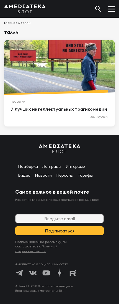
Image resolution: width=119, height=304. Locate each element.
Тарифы (85, 175)
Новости (43, 175)
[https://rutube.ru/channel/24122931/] (72, 272)
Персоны (64, 175)
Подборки (28, 166)
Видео (24, 175)
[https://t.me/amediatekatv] (19, 272)
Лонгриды (51, 166)
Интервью (75, 166)
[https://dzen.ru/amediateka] (59, 272)
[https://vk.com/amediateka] (33, 272)
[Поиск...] (98, 9)
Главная (10, 23)
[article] (59, 83)
